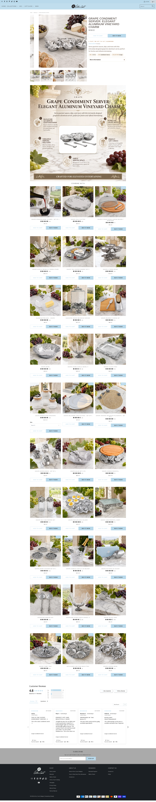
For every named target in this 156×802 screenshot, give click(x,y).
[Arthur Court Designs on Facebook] (4, 1)
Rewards (52, 774)
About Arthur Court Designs (75, 771)
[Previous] (31, 41)
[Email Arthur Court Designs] (2, 1)
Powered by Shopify (49, 796)
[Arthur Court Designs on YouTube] (16, 1)
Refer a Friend (53, 777)
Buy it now (117, 35)
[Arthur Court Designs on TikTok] (11, 1)
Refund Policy (53, 788)
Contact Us (71, 777)
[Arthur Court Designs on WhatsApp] (14, 1)
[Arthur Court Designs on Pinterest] (9, 1)
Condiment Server (105, 54)
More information (95, 59)
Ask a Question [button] (107, 691)
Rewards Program (93, 771)
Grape (120, 54)
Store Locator (53, 771)
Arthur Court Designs (39, 796)
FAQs (109, 774)
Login (147, 1)
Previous (28, 726)
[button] (12, 6)
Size (31, 422)
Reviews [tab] (32, 701)
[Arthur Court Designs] (78, 6)
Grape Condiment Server (37, 733)
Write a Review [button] (121, 691)
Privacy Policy (53, 785)
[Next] (85, 41)
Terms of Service (53, 791)
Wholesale (52, 782)
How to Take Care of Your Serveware (77, 774)
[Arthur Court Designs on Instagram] (7, 1)
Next (128, 726)
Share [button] (34, 740)
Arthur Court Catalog (55, 779)
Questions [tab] (43, 701)
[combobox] (147, 6)
